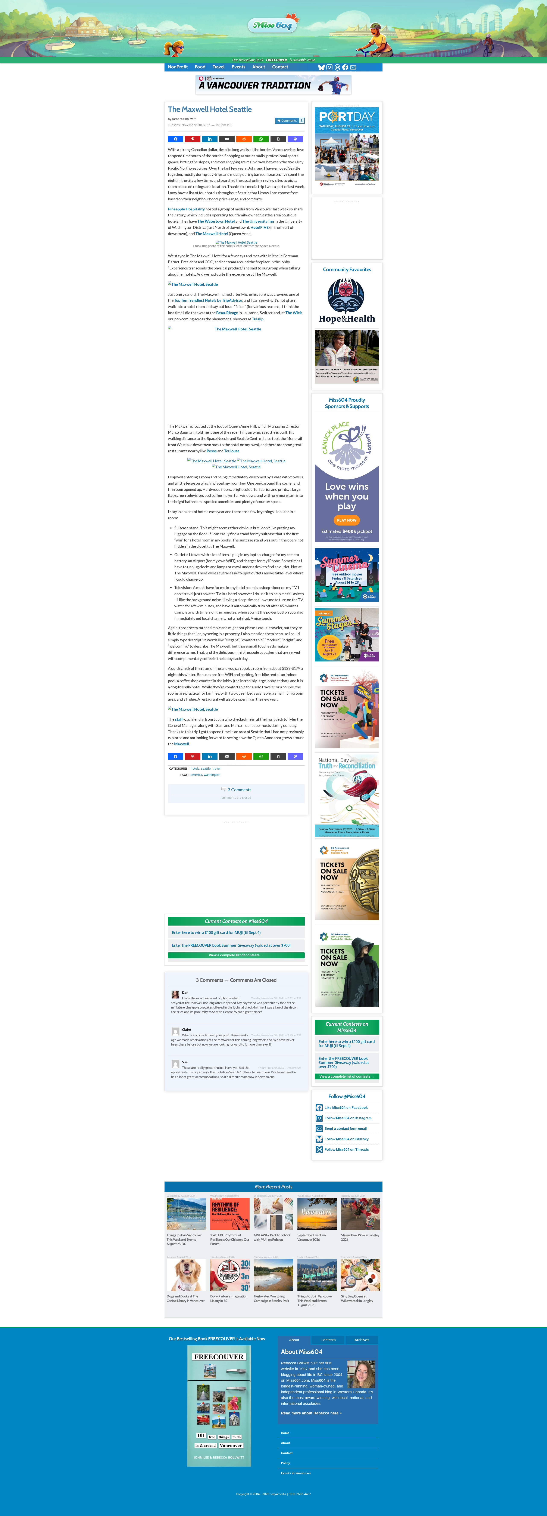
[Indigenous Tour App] (347, 357)
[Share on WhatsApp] (261, 139)
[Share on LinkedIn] (210, 139)
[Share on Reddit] (244, 139)
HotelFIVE (259, 227)
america (196, 775)
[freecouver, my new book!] (219, 1465)
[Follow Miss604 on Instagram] (329, 67)
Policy (285, 1463)
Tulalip (257, 319)
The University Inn (258, 221)
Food (200, 67)
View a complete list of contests (234, 955)
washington (212, 775)
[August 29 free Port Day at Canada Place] (347, 147)
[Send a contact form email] (353, 67)
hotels (195, 769)
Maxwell (181, 743)
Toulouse (232, 450)
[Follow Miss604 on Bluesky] (321, 67)
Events (238, 67)
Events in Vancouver (296, 1473)
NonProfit (178, 67)
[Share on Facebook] (175, 139)
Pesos (212, 450)
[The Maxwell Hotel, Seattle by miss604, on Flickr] (236, 242)
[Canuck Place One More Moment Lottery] (347, 478)
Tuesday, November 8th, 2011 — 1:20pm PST (200, 125)
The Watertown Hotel (216, 221)
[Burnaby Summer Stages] (347, 634)
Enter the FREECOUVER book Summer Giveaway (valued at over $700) (231, 945)
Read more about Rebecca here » (311, 1413)
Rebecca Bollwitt (184, 119)
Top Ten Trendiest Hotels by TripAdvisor (208, 300)
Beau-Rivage (227, 312)
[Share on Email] (227, 139)
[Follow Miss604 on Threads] (337, 67)
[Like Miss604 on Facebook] (345, 67)
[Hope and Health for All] (347, 302)
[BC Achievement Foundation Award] (347, 708)
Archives (361, 1340)
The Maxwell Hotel (212, 233)
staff (179, 719)
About (258, 67)
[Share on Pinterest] (192, 139)
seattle (206, 769)
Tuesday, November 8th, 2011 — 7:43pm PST (276, 1035)
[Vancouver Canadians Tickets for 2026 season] (273, 85)
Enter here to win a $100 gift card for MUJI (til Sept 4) (216, 932)
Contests (328, 1340)
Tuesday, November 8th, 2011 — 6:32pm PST (276, 998)
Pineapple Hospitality (186, 209)
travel (216, 769)
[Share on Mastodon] (295, 139)
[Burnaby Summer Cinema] (347, 575)
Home (285, 1433)
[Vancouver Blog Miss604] (273, 23)
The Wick (293, 312)
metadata (237, 765)
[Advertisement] (236, 865)
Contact (280, 67)
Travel (219, 67)
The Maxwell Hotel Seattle (210, 109)
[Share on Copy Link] (278, 139)
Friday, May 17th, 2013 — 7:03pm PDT (279, 1067)
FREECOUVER (276, 60)
